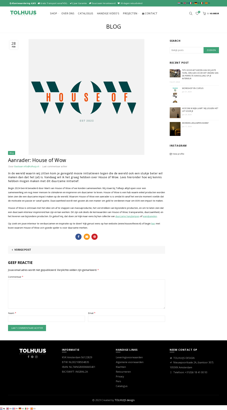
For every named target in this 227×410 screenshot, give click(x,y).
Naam (12, 313)
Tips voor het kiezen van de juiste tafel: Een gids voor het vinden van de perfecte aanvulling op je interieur (200, 74)
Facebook (78, 237)
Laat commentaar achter (54, 166)
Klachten (121, 367)
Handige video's (108, 13)
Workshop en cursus (192, 88)
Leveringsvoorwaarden (129, 357)
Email (87, 237)
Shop (53, 13)
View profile (178, 153)
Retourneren (123, 371)
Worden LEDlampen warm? (195, 123)
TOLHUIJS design (125, 400)
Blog (12, 153)
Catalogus (85, 13)
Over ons (67, 13)
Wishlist (199, 12)
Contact (151, 13)
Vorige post (22, 249)
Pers (118, 381)
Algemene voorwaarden (129, 362)
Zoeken (211, 50)
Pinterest (94, 237)
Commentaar (15, 276)
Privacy (120, 376)
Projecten (130, 13)
